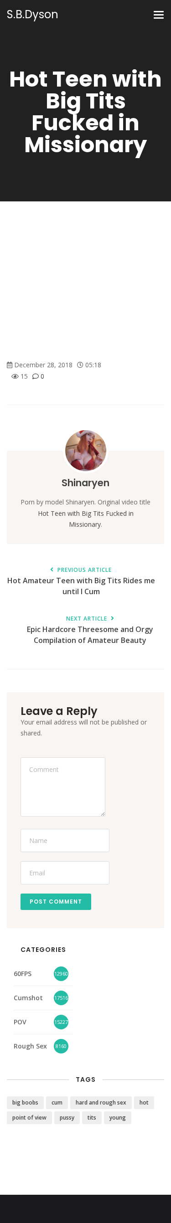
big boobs (25, 1102)
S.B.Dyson (32, 14)
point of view (29, 1117)
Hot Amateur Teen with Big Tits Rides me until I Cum (81, 582)
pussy (67, 1117)
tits (92, 1117)
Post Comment (56, 901)
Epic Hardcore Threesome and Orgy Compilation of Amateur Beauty (90, 631)
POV (20, 1021)
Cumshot (28, 997)
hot (144, 1102)
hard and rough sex (101, 1102)
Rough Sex (30, 1046)
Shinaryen (85, 482)
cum (57, 1102)
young (117, 1117)
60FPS (22, 973)
